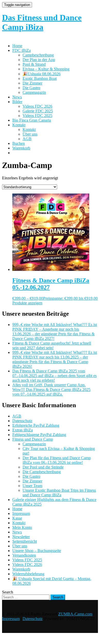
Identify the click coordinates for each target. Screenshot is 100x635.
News (17, 97)
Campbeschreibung (38, 55)
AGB (27, 139)
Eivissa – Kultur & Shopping (46, 69)
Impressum (21, 513)
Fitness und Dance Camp (32, 439)
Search (7, 592)
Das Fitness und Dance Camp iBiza (42, 22)
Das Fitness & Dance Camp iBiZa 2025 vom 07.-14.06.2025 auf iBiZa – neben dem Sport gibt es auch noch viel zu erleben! (54, 375)
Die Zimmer (32, 83)
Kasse (17, 518)
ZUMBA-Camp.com (75, 614)
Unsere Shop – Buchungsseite (36, 550)
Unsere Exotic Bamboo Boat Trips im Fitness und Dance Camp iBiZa (59, 492)
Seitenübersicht (24, 541)
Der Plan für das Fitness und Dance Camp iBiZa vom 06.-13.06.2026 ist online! (57, 460)
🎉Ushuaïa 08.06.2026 (42, 74)
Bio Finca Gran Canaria (31, 120)
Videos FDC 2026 (37, 106)
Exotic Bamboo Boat (40, 78)
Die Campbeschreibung (42, 472)
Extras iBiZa (22, 430)
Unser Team (32, 485)
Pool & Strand (34, 64)
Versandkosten (24, 555)
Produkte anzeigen (27, 303)
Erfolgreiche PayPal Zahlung (35, 425)
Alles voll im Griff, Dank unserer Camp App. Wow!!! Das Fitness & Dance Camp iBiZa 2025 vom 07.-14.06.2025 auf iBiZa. (51, 389)
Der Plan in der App (39, 59)
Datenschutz (22, 421)
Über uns (30, 134)
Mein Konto (22, 527)
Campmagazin (34, 92)
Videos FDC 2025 (37, 115)
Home (17, 46)
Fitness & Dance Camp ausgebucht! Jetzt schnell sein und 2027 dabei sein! (51, 345)
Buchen (18, 143)
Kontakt (18, 125)
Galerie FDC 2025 (38, 111)
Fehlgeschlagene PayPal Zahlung (39, 434)
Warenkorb (21, 148)
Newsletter (21, 536)
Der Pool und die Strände (43, 467)
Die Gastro (31, 88)
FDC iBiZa (21, 50)
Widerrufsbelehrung (28, 574)
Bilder (17, 101)
